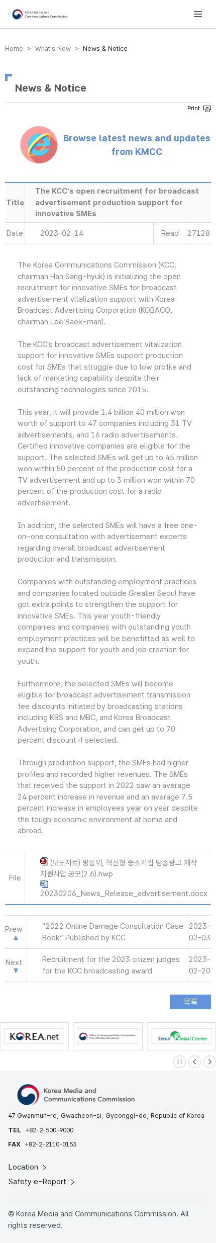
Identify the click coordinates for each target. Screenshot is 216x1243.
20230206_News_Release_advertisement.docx (123, 893)
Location (24, 1167)
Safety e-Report (38, 1181)
